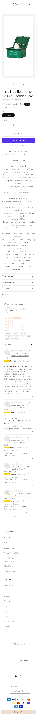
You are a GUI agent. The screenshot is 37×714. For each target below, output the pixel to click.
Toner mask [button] (15, 340)
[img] (16, 351)
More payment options (18, 146)
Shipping (4, 107)
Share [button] (7, 295)
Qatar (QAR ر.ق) (17, 691)
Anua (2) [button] (16, 333)
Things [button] (7, 340)
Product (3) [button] (8, 333)
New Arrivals (8, 586)
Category (7, 601)
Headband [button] (8, 336)
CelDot (6, 606)
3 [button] (18, 516)
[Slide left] (14, 84)
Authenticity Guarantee (12, 543)
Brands (6, 596)
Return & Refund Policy (12, 553)
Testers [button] (28, 336)
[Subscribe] (30, 666)
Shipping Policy (9, 548)
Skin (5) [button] (23, 308)
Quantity (4, 120)
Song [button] (22, 336)
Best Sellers (8, 591)
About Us (7, 538)
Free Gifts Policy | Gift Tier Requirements (13, 559)
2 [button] (14, 516)
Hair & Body (8, 616)
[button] (3, 3)
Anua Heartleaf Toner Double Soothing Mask (16, 355)
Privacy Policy (8, 566)
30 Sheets (8, 115)
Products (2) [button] (24, 333)
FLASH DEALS (9, 621)
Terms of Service (10, 571)
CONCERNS (8, 611)
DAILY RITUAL (9, 626)
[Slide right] (23, 84)
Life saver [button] (16, 336)
